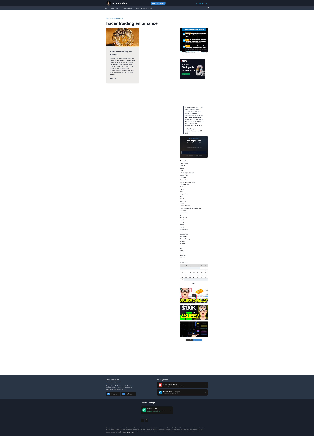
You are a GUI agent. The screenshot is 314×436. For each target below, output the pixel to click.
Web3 (181, 250)
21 (197, 275)
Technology (183, 236)
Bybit (181, 170)
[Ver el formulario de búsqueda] (208, 8)
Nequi (182, 220)
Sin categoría (184, 234)
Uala (181, 246)
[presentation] (122, 37)
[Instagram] (200, 3)
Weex (181, 253)
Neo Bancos (183, 217)
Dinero (182, 189)
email (181, 191)
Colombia (183, 177)
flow (181, 196)
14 (197, 272)
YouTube (182, 257)
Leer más (114, 78)
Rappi (182, 227)
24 (182, 277)
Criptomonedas (184, 184)
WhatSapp (183, 255)
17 (182, 275)
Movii (181, 215)
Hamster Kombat (185, 205)
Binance (182, 165)
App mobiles (183, 161)
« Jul (193, 283)
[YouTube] (203, 3)
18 (186, 275)
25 (186, 277)
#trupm (190, 123)
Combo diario (184, 180)
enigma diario (184, 194)
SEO (181, 231)
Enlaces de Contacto (146, 8)
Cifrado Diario (184, 175)
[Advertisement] (194, 92)
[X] (196, 3)
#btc (186, 123)
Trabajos (182, 241)
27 (194, 277)
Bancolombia (184, 163)
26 (190, 277)
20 (194, 275)
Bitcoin (137, 8)
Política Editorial (130, 432)
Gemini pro (183, 201)
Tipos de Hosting (185, 239)
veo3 (181, 248)
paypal (182, 222)
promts (182, 224)
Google (182, 203)
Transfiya (182, 243)
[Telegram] (206, 3)
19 (190, 275)
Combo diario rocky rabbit (187, 182)
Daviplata (183, 187)
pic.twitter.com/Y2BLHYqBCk (193, 125)
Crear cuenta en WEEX (194, 152)
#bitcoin (194, 123)
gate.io (182, 198)
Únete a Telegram (158, 3)
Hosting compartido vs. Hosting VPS (190, 208)
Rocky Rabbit (184, 229)
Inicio (106, 8)
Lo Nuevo (183, 210)
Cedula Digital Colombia (187, 172)
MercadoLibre (184, 213)
